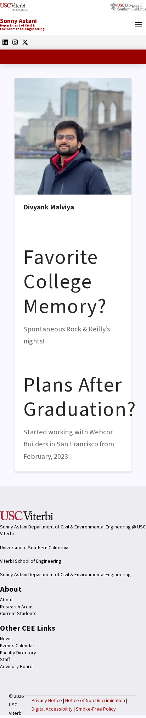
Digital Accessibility (52, 709)
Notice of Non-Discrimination (95, 700)
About (6, 599)
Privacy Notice (47, 700)
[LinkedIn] (5, 42)
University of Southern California (34, 547)
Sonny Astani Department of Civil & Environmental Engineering (65, 574)
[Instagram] (15, 42)
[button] (138, 24)
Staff (5, 659)
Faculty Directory (18, 652)
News (6, 638)
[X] (25, 42)
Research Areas (17, 606)
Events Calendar (17, 645)
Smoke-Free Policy (96, 709)
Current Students (18, 613)
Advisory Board (16, 666)
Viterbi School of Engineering (30, 561)
